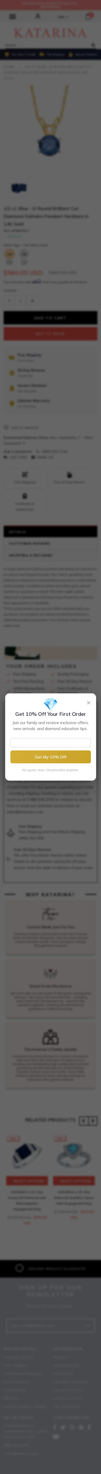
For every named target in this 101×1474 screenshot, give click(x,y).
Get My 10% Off (50, 756)
